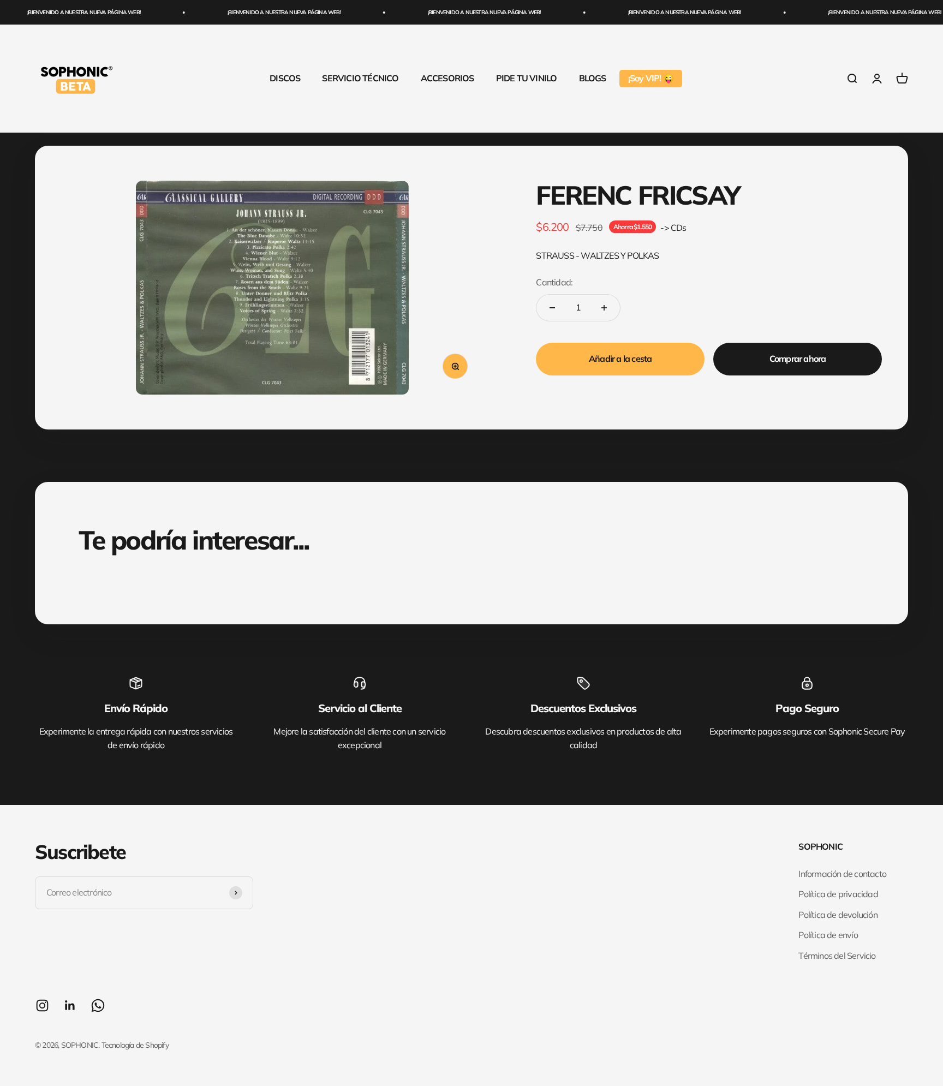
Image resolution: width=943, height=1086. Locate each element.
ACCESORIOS (447, 78)
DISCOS (285, 78)
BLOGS (592, 78)
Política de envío (827, 934)
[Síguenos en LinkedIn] (70, 1005)
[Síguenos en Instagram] (42, 1005)
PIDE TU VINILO (526, 78)
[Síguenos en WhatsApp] (98, 1005)
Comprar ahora (797, 358)
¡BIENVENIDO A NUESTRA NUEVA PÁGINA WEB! (70, 12)
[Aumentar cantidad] (604, 308)
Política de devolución (837, 914)
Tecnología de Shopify (135, 1045)
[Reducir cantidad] (552, 308)
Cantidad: (554, 282)
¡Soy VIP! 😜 (650, 78)
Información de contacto (842, 873)
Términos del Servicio (836, 955)
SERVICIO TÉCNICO (360, 78)
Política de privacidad (838, 893)
